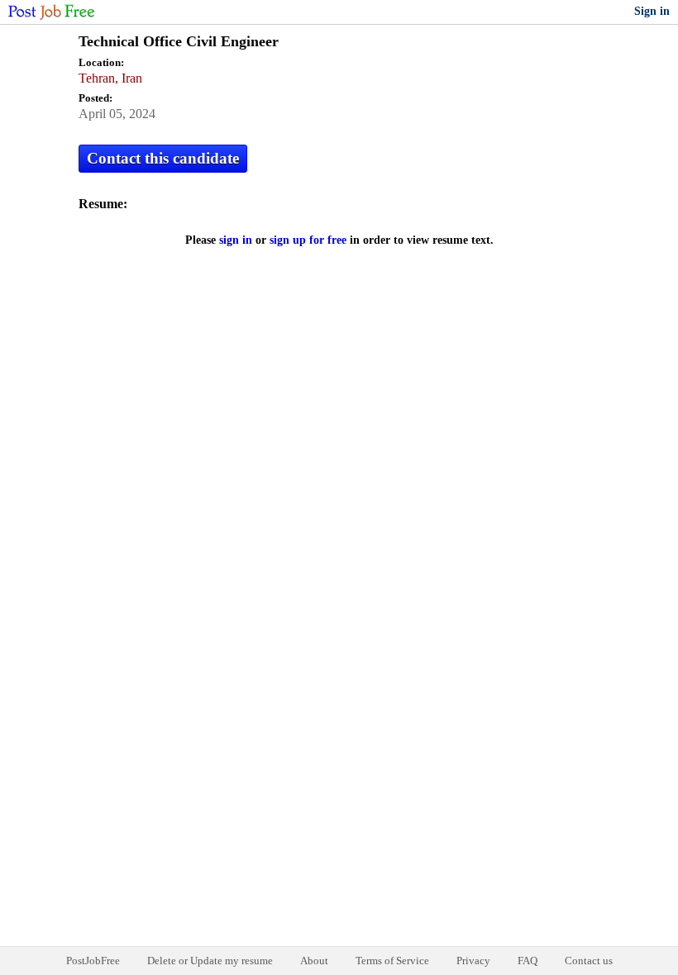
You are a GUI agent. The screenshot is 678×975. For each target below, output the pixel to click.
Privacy (473, 960)
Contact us (589, 960)
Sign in (652, 11)
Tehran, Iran (110, 78)
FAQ (527, 960)
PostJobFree (93, 960)
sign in (235, 240)
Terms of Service (392, 960)
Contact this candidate (163, 158)
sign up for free (308, 240)
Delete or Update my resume (210, 960)
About (314, 960)
